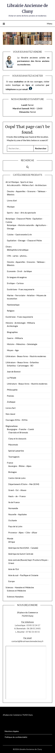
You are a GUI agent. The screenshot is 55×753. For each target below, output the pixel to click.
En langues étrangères (17, 277)
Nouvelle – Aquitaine (17, 514)
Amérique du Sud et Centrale (20, 554)
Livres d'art (12, 200)
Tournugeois (13, 457)
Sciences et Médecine (16, 590)
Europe (11, 581)
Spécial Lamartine (16, 451)
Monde (10, 538)
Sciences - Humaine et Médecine (20, 587)
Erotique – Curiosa (15, 283)
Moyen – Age (13, 350)
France (10, 462)
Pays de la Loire (15, 526)
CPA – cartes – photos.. (17, 256)
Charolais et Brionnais (18, 432)
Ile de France (14, 502)
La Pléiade (11, 377)
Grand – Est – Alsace (17, 490)
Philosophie (12, 389)
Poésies (10, 396)
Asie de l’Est (13, 569)
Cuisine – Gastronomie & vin (19, 234)
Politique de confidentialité (16, 737)
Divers (9, 246)
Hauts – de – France (17, 496)
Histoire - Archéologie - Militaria (20, 323)
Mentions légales (12, 731)
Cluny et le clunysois (17, 438)
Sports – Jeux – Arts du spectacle (21, 212)
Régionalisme (12, 426)
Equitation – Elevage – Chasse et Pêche (24, 240)
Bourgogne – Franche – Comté (20, 429)
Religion (10, 310)
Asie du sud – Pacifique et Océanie (23, 575)
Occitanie (12, 520)
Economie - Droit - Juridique (19, 271)
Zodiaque (11, 402)
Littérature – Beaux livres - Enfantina (22, 362)
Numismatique (13, 304)
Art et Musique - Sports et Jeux (19, 182)
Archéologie (12, 326)
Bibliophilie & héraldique (17, 250)
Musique (11, 206)
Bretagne (12, 472)
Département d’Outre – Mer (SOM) (23, 484)
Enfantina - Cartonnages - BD (20, 365)
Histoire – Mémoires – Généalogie (22, 344)
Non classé (10, 414)
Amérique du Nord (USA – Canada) (23, 548)
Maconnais (13, 444)
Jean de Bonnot (14, 371)
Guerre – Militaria (15, 338)
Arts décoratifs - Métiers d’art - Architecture (26, 185)
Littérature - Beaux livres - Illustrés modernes (26, 356)
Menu (49, 23)
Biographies (12, 332)
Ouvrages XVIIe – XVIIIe (17, 420)
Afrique (11, 542)
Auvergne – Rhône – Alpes (19, 466)
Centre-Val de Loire (16, 478)
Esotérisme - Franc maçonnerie (20, 289)
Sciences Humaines (15, 596)
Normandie (13, 508)
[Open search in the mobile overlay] (27, 165)
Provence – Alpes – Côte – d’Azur (22, 532)
